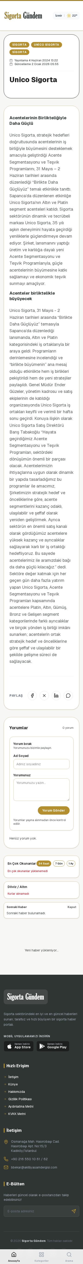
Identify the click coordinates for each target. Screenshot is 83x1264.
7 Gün (59, 863)
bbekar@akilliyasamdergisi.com (34, 1152)
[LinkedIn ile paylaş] (56, 695)
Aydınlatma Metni (20, 1091)
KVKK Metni (17, 1098)
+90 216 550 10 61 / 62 (29, 1143)
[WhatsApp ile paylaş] (68, 695)
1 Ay (71, 863)
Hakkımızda (16, 1076)
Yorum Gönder (53, 810)
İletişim (13, 1061)
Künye (13, 1069)
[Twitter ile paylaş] (44, 695)
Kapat (72, 907)
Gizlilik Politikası (20, 1083)
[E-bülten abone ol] (73, 1195)
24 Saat (44, 863)
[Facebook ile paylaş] (32, 695)
